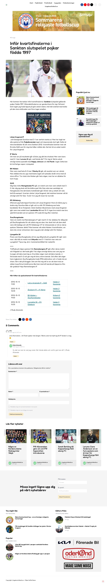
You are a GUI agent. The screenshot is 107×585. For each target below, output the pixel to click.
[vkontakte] (30, 319)
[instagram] (88, 4)
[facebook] (82, 4)
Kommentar (12, 371)
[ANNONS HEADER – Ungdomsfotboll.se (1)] (53, 21)
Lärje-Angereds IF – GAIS (37, 283)
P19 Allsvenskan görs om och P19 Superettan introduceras (40, 450)
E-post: (61, 488)
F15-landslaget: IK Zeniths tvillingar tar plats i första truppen (92, 110)
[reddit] (26, 319)
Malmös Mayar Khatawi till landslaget (78, 517)
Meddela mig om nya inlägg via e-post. (21, 410)
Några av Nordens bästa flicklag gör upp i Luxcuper (32, 554)
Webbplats (11, 399)
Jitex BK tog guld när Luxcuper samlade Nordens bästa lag (31, 545)
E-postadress (44, 391)
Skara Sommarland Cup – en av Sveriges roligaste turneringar (92, 99)
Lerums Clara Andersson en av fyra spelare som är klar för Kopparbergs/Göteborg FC (91, 452)
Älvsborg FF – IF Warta (36, 290)
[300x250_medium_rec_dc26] (38, 133)
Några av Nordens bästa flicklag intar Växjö (14, 450)
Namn (10, 391)
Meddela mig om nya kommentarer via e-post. (23, 407)
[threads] (91, 4)
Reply (11, 341)
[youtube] (85, 4)
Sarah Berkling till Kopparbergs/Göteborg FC (66, 449)
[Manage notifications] (103, 581)
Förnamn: (62, 479)
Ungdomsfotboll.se (17, 462)
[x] (19, 319)
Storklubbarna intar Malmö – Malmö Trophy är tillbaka (81, 527)
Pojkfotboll (29, 432)
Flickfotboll (4, 432)
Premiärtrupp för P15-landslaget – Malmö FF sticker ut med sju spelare (93, 121)
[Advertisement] (88, 62)
